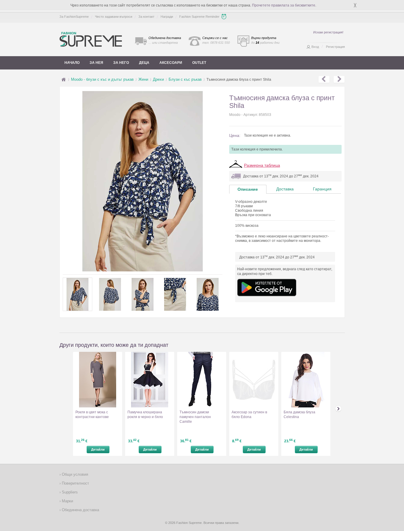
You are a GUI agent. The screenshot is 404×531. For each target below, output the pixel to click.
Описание (247, 189)
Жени (143, 79)
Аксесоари (170, 63)
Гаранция (322, 189)
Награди (167, 16)
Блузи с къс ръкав (185, 79)
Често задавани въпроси (113, 16)
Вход (315, 46)
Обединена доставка (80, 510)
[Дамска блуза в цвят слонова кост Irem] (324, 79)
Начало (72, 63)
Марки (67, 501)
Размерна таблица (262, 165)
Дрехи (158, 79)
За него (121, 63)
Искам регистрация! (328, 32)
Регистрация (335, 46)
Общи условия (74, 474)
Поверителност (75, 483)
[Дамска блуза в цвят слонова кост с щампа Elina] (339, 79)
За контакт (146, 16)
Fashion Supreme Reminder (199, 16)
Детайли (98, 449)
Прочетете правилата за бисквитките (283, 5)
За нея (96, 63)
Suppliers (69, 492)
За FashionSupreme (74, 16)
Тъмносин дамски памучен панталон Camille (195, 417)
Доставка (285, 189)
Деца (144, 63)
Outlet (199, 63)
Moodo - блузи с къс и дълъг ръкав (102, 79)
